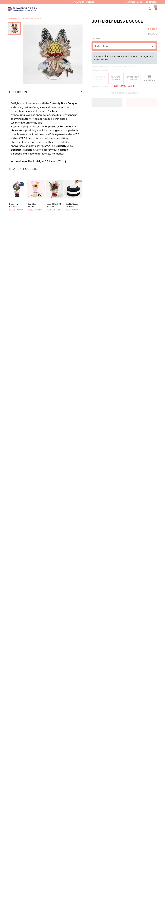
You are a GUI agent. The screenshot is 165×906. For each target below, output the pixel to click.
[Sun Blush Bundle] (36, 195)
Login (140, 1)
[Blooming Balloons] (17, 195)
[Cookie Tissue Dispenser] (73, 195)
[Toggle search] (150, 9)
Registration (151, 1)
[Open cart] (155, 9)
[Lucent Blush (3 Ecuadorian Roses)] (54, 195)
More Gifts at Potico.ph (82, 1)
